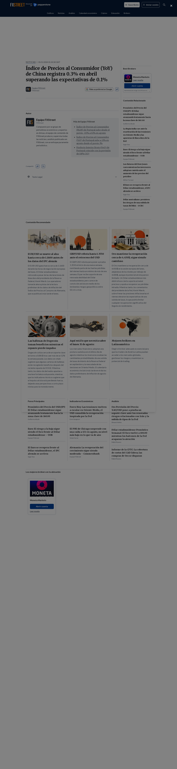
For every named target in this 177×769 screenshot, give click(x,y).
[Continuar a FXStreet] (171, 5)
